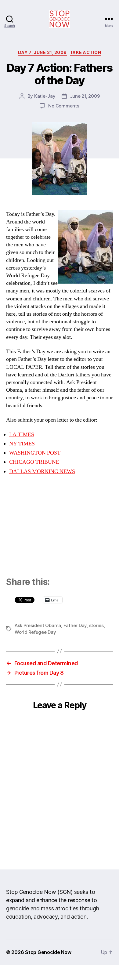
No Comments (63, 106)
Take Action (85, 52)
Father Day (75, 625)
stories (96, 625)
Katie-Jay (45, 96)
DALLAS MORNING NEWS (42, 471)
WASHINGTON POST (34, 452)
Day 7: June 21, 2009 (42, 52)
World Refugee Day (35, 632)
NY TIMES (22, 443)
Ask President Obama (38, 625)
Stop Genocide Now (48, 952)
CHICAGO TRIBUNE (34, 462)
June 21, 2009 (85, 96)
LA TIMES (21, 434)
